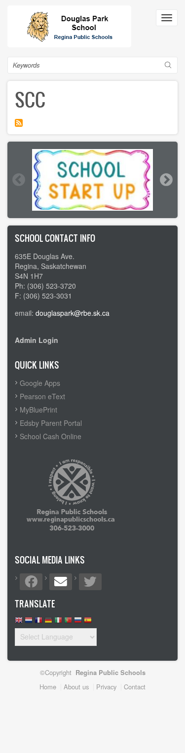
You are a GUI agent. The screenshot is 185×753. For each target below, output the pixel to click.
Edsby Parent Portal (51, 423)
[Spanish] (88, 622)
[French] (38, 622)
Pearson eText (42, 396)
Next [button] (166, 180)
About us (76, 686)
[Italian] (58, 622)
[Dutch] (29, 622)
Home (47, 686)
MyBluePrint (38, 409)
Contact (135, 686)
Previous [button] (18, 180)
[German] (48, 622)
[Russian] (78, 622)
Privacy (106, 686)
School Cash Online (50, 436)
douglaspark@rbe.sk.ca (73, 313)
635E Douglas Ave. (44, 256)
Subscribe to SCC (19, 123)
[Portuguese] (68, 622)
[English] (19, 622)
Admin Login (36, 340)
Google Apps (40, 383)
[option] (92, 180)
